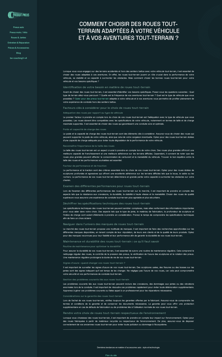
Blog (18, 53)
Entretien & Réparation (18, 42)
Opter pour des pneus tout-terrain (92, 98)
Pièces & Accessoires (18, 48)
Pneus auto (18, 27)
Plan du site (111, 355)
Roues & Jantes (18, 37)
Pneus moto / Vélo (18, 32)
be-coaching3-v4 (18, 58)
